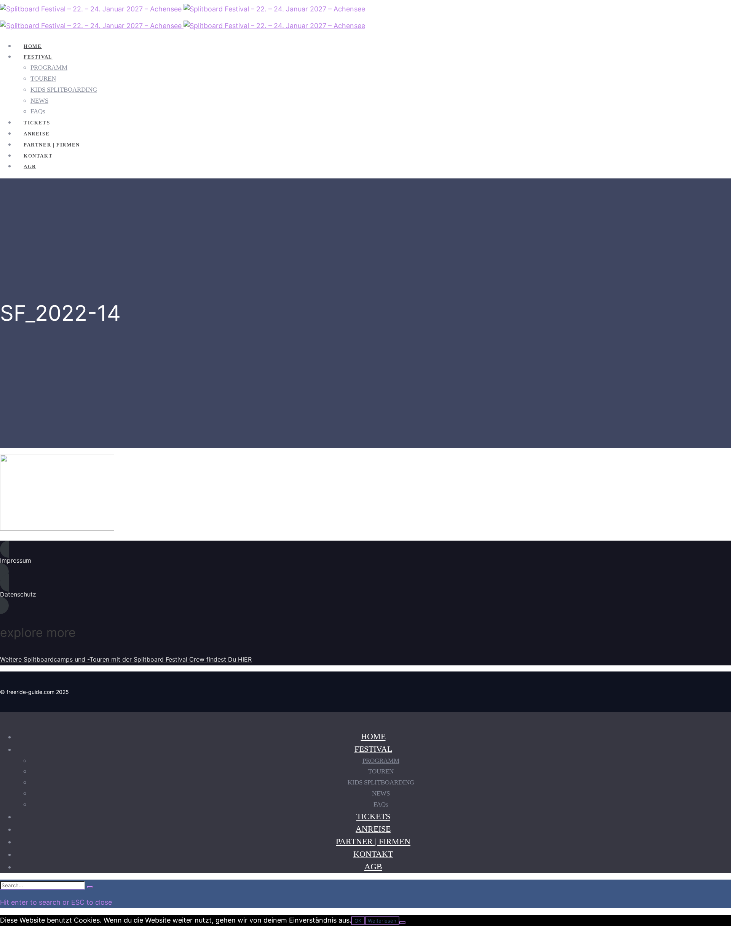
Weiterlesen (382, 921)
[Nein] (402, 922)
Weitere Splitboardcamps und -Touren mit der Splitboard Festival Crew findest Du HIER (126, 659)
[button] (228, 561)
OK (358, 921)
